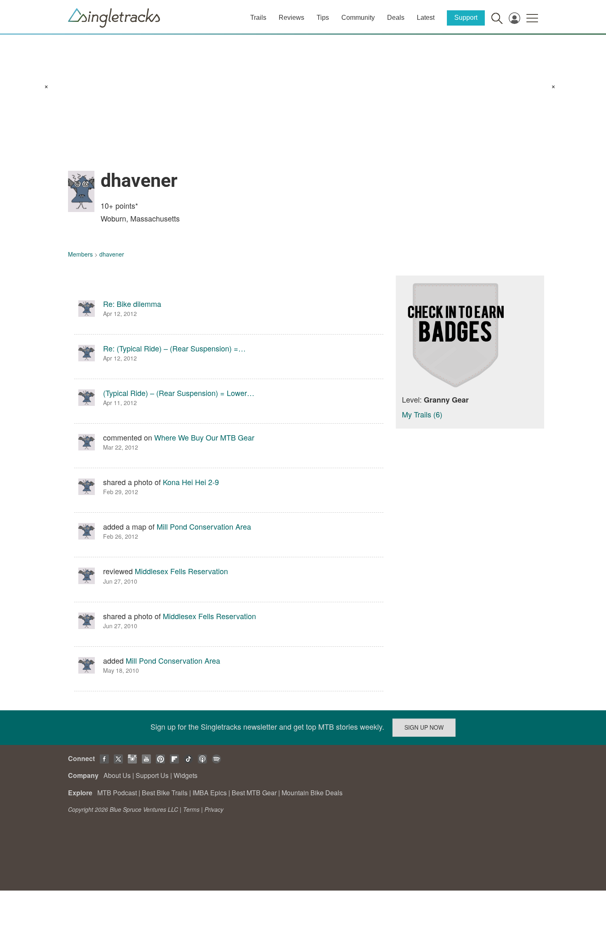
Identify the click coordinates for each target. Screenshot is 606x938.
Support (465, 17)
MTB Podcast (117, 792)
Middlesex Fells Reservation (181, 571)
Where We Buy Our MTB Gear (204, 437)
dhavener (111, 254)
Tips (323, 17)
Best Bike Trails (165, 792)
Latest (426, 17)
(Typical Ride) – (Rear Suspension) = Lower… (178, 392)
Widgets (185, 775)
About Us (117, 775)
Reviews (291, 17)
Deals (395, 17)
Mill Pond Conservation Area (204, 526)
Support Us (152, 775)
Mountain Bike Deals (312, 792)
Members (80, 254)
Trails (258, 17)
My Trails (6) (422, 414)
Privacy (213, 809)
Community (358, 17)
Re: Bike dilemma (132, 303)
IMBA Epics (210, 792)
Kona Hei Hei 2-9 (191, 481)
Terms (191, 809)
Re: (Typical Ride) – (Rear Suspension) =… (174, 348)
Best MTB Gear (254, 792)
